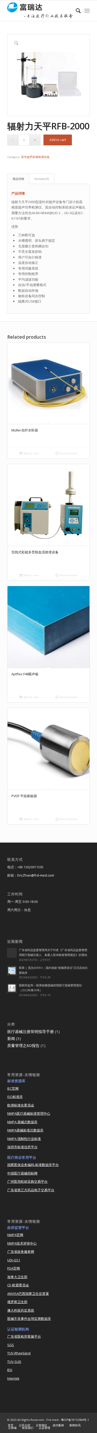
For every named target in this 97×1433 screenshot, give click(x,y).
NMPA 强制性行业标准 (24, 1138)
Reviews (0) (41, 179)
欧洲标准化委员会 (20, 1105)
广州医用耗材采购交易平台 (27, 1181)
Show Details (67, 453)
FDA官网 (13, 1268)
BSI (9, 1370)
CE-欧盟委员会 (18, 1285)
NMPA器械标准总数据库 (25, 1130)
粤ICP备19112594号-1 (75, 1420)
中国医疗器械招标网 (22, 1173)
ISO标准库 (15, 1096)
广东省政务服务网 (20, 1251)
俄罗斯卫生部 (17, 1301)
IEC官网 (13, 1088)
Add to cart (57, 140)
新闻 (11, 1038)
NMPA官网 (15, 1234)
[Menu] (87, 10)
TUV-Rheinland (19, 1353)
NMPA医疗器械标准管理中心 (28, 1113)
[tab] (18, 178)
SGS (10, 1345)
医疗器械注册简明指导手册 (30, 1031)
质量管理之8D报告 (23, 1045)
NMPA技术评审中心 (22, 1243)
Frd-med (52, 1420)
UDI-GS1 (13, 1260)
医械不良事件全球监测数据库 (29, 1318)
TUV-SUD (14, 1361)
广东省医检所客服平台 (24, 1336)
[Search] (76, 10)
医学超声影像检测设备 (35, 157)
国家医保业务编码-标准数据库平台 (33, 1164)
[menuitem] (76, 10)
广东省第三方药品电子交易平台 (30, 1190)
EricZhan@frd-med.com (35, 875)
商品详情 (18, 179)
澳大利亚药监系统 (20, 1310)
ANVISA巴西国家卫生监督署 (28, 1293)
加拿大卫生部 (17, 1276)
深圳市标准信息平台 (22, 1147)
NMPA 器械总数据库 (22, 1122)
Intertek (13, 1378)
